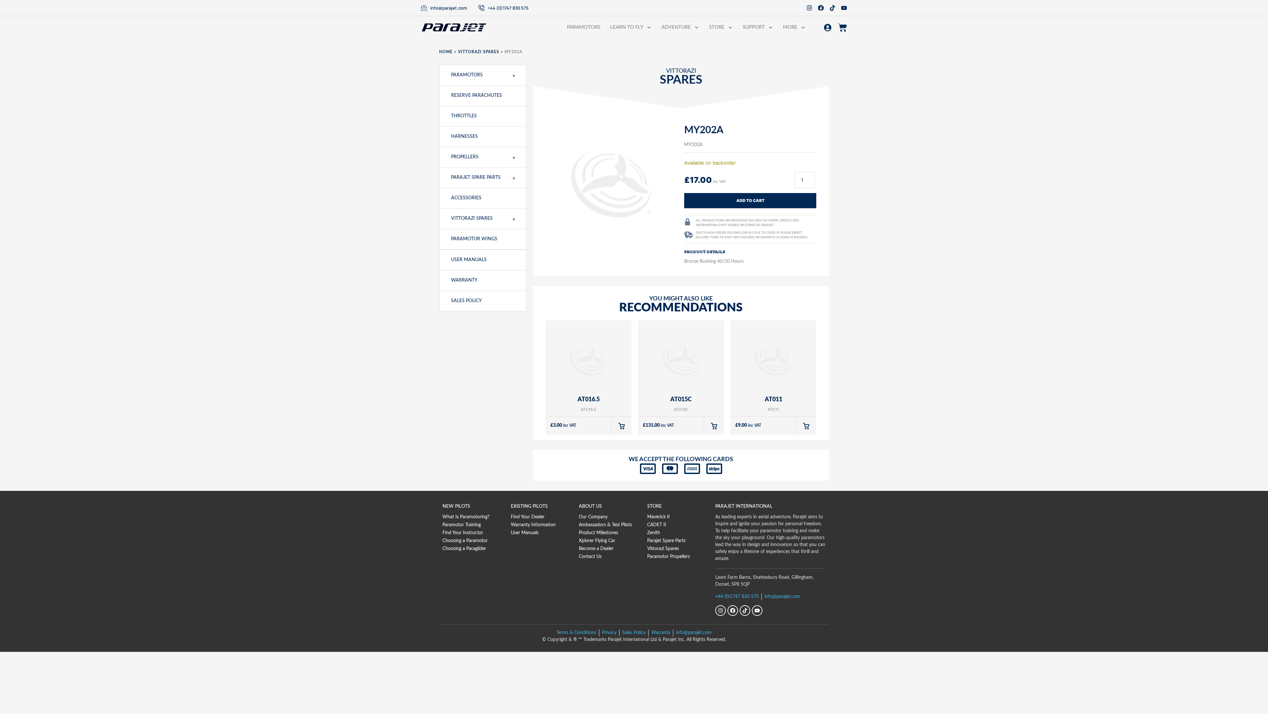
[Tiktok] (832, 8)
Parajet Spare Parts (476, 177)
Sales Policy (466, 300)
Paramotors (583, 27)
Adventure (676, 27)
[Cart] (842, 27)
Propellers (464, 157)
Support (754, 27)
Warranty (464, 280)
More (790, 27)
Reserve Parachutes (476, 95)
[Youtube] (844, 8)
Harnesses (464, 136)
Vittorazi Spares (478, 52)
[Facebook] (821, 8)
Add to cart (750, 200)
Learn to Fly (626, 27)
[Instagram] (809, 8)
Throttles (464, 116)
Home (446, 52)
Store (716, 27)
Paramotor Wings (474, 239)
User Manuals (469, 260)
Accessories (466, 198)
